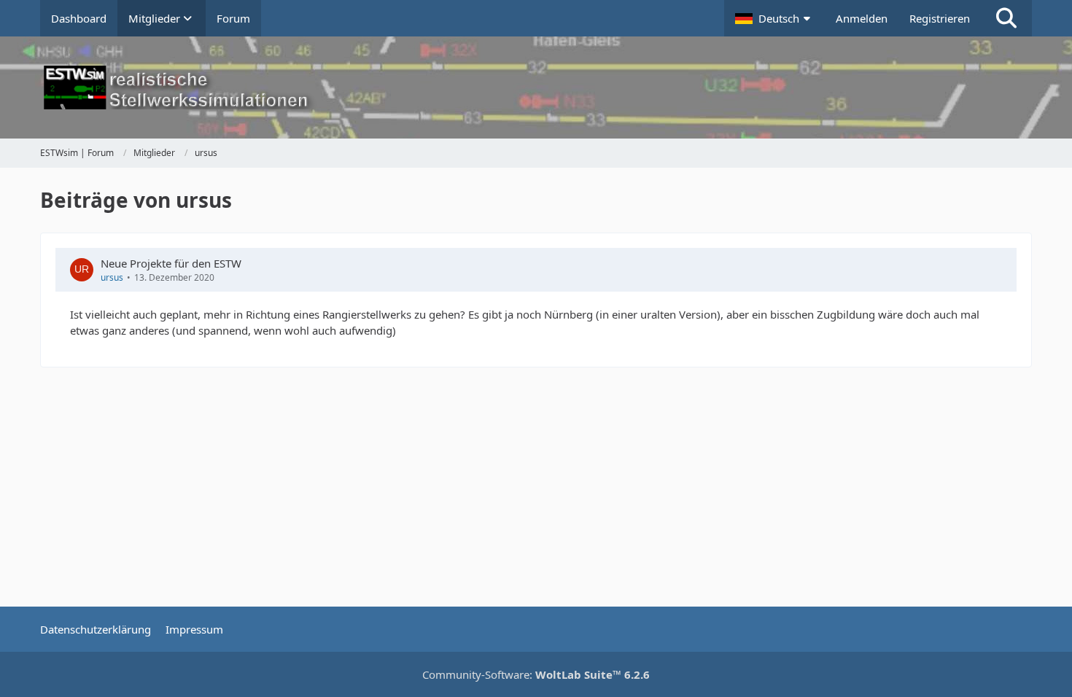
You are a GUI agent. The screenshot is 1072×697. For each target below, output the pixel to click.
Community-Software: (536, 674)
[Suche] (1006, 18)
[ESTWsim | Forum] (536, 87)
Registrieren (939, 18)
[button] (774, 18)
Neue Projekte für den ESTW (171, 263)
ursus (112, 277)
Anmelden (861, 18)
